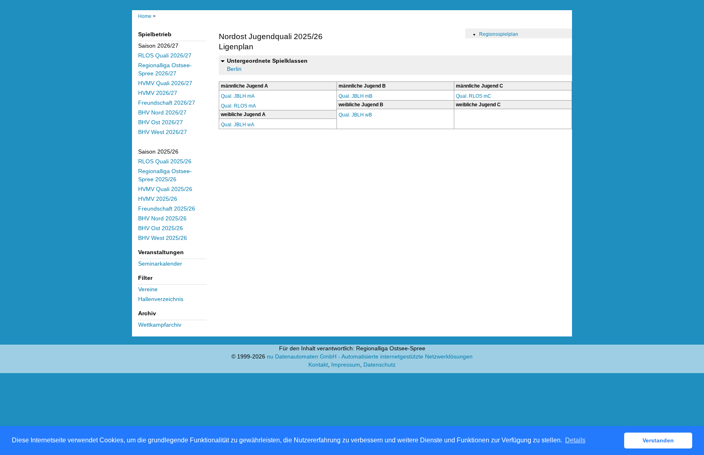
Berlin (234, 69)
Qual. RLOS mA (238, 106)
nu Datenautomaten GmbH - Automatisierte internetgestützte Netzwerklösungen (370, 357)
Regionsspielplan (498, 34)
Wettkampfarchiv (159, 325)
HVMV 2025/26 (157, 199)
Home (145, 16)
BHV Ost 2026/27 (160, 122)
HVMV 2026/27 (157, 93)
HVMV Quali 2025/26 (165, 189)
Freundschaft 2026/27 (166, 103)
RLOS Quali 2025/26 (164, 161)
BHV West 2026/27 (162, 132)
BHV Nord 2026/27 (162, 113)
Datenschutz (379, 365)
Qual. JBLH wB (355, 115)
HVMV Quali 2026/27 (165, 83)
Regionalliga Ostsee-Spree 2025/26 (165, 175)
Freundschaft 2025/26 (166, 209)
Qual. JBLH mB (355, 96)
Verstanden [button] (658, 440)
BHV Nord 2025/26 (162, 218)
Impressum (345, 365)
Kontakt (318, 365)
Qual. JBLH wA (237, 124)
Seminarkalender (160, 264)
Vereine (148, 289)
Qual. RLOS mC (473, 96)
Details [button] (575, 440)
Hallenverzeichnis (160, 299)
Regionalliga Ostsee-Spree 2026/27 (165, 69)
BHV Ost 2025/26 (160, 228)
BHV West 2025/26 (162, 238)
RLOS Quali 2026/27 (164, 56)
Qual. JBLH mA (238, 96)
